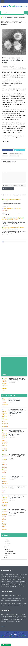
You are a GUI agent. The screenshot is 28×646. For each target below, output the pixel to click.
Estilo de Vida (8, 543)
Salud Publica (7, 555)
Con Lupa (6, 539)
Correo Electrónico (22, 68)
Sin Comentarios (19, 67)
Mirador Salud (12, 65)
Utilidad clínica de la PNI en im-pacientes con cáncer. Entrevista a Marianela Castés (17, 380)
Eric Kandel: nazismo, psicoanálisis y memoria (14, 17)
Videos (5, 557)
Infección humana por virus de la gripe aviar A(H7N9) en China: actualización (13, 222)
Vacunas (6, 547)
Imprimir (14, 68)
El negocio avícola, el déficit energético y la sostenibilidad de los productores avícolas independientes (17, 411)
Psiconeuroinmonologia (10, 553)
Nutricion (7, 545)
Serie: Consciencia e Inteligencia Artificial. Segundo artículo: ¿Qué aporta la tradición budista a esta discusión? (17, 511)
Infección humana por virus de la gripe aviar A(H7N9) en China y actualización (13, 232)
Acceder (2, 626)
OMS (21, 72)
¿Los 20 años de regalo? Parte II (17, 487)
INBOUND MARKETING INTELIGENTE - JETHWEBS (14, 636)
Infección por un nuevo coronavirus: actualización (11, 204)
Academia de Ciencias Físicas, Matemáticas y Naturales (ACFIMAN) (16, 497)
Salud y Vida (6, 541)
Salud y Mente (7, 549)
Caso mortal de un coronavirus (15, 153)
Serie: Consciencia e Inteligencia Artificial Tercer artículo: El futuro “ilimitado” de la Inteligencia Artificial (17, 456)
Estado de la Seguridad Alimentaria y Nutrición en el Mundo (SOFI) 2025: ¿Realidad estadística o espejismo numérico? (16, 432)
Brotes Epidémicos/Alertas (9, 67)
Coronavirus (5, 155)
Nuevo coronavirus (14, 155)
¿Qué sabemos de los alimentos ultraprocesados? (17, 477)
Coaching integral (9, 551)
